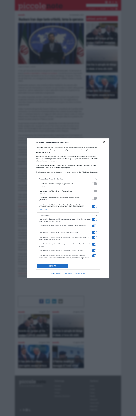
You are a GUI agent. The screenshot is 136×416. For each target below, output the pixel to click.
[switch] (94, 183)
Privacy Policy (80, 273)
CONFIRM (53, 266)
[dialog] (68, 208)
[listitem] (68, 179)
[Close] (105, 143)
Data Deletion (56, 273)
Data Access (68, 273)
